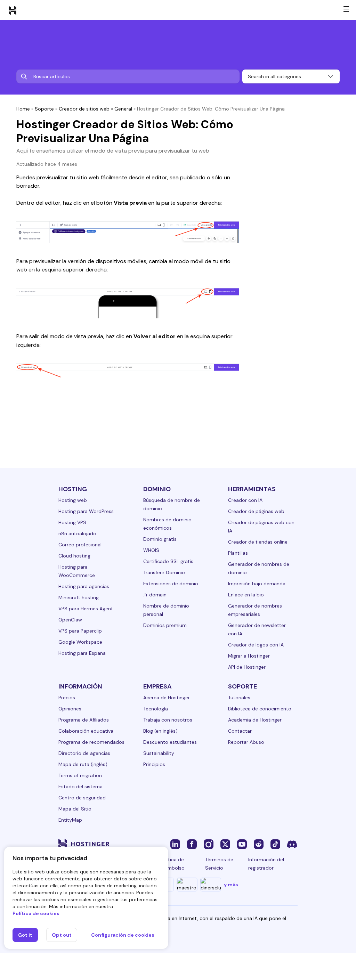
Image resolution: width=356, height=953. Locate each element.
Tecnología (155, 709)
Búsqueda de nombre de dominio (171, 504)
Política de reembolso (172, 863)
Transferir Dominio (164, 572)
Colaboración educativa (85, 731)
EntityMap (70, 820)
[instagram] (208, 844)
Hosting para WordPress (86, 511)
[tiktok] (275, 844)
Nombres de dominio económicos (167, 523)
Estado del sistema (80, 786)
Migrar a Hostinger (249, 656)
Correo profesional (80, 544)
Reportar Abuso (246, 742)
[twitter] (225, 844)
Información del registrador (266, 863)
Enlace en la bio (246, 595)
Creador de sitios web (84, 109)
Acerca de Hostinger (166, 697)
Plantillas (238, 553)
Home (23, 109)
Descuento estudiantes (170, 742)
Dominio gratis (160, 539)
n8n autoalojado (77, 533)
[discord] (292, 844)
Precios (66, 697)
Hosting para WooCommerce (76, 571)
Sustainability (158, 753)
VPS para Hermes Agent (85, 608)
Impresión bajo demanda (256, 583)
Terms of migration (80, 775)
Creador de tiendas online (258, 542)
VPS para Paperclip (80, 631)
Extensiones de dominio (170, 583)
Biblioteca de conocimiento (259, 709)
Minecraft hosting (78, 597)
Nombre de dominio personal (166, 610)
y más (231, 884)
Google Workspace (80, 642)
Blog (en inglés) (160, 731)
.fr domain (155, 595)
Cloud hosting (74, 556)
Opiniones (69, 709)
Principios (154, 764)
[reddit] (258, 844)
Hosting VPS (72, 522)
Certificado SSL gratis (168, 561)
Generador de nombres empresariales (255, 610)
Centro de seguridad (82, 798)
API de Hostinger (247, 667)
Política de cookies (36, 913)
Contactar (240, 731)
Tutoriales (239, 697)
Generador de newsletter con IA (257, 629)
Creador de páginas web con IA (261, 526)
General (123, 109)
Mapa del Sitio (74, 809)
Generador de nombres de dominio (258, 568)
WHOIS (151, 550)
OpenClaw (70, 620)
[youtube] (242, 844)
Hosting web (72, 500)
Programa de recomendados (91, 742)
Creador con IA (245, 500)
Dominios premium (165, 625)
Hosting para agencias (83, 586)
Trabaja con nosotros (167, 720)
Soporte (44, 109)
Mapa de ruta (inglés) (82, 764)
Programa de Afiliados (83, 720)
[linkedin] (175, 844)
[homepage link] (12, 10)
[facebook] (191, 844)
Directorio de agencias (84, 753)
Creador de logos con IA (256, 645)
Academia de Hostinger (255, 720)
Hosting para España (82, 653)
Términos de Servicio (219, 863)
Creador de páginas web (256, 511)
